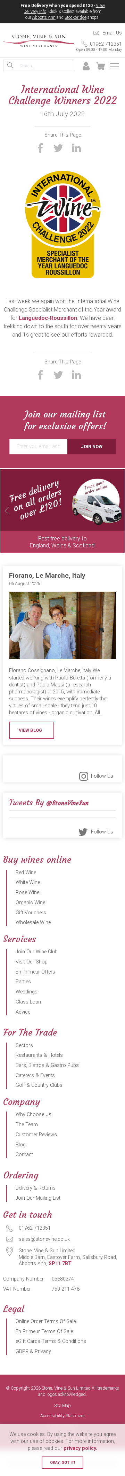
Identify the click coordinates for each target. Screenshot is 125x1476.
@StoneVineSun (67, 803)
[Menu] (115, 66)
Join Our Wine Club (37, 952)
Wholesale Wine (33, 922)
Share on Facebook (40, 148)
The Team (27, 1125)
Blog (21, 1145)
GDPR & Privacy (33, 1351)
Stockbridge (75, 17)
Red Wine (26, 873)
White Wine (28, 882)
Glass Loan (28, 1002)
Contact (24, 1155)
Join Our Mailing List (38, 1198)
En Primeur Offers (35, 972)
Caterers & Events (35, 1075)
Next (118, 510)
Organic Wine (30, 903)
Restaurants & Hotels (39, 1055)
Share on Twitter (58, 148)
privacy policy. (80, 1448)
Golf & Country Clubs (39, 1085)
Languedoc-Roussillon (48, 318)
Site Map (62, 1406)
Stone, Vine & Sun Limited (38, 40)
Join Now (91, 446)
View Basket (100, 66)
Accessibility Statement (62, 1416)
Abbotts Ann (44, 17)
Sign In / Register (86, 66)
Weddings (27, 992)
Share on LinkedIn (76, 148)
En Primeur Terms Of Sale (44, 1332)
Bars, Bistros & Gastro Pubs (47, 1065)
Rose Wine (27, 892)
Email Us (112, 33)
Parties (23, 982)
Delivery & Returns (36, 1188)
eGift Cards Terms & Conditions (51, 1341)
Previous (7, 510)
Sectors (24, 1045)
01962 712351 (99, 46)
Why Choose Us (33, 1114)
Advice (23, 1012)
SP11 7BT (60, 1264)
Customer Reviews (36, 1135)
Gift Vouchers (31, 913)
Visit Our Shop (32, 962)
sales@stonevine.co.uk (44, 1239)
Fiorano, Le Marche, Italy (47, 575)
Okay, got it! (62, 1462)
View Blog (30, 730)
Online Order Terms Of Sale (46, 1321)
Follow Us (102, 776)
